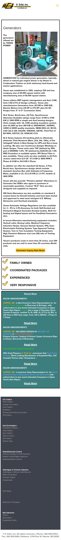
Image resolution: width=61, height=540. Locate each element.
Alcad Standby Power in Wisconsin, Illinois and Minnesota (30, 373)
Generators (7, 518)
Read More (30, 323)
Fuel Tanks (7, 491)
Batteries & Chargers (11, 502)
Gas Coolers (8, 407)
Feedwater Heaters (10, 428)
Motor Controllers (10, 475)
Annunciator (8, 480)
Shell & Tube (8, 441)
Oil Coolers (7, 415)
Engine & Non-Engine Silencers (15, 457)
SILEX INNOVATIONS (23, 334)
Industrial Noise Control (12, 459)
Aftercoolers (8, 402)
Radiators (7, 410)
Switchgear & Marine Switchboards (17, 472)
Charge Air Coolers (10, 405)
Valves (5, 515)
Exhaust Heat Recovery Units (15, 413)
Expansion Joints (10, 520)
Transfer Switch (9, 477)
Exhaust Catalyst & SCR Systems (16, 454)
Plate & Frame (8, 436)
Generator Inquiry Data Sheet (30, 250)
